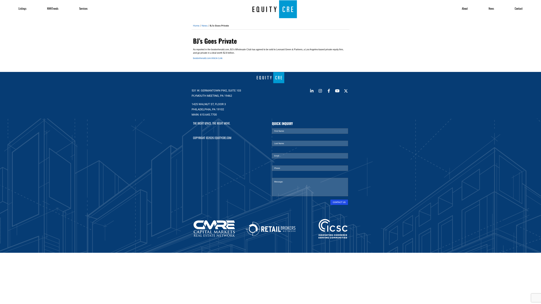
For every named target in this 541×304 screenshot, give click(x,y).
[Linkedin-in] (311, 90)
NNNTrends (52, 8)
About (465, 8)
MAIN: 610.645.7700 (204, 114)
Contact (519, 8)
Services (83, 8)
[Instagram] (320, 90)
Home (196, 25)
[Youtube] (337, 90)
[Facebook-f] (328, 90)
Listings (22, 8)
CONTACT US (339, 202)
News (491, 8)
